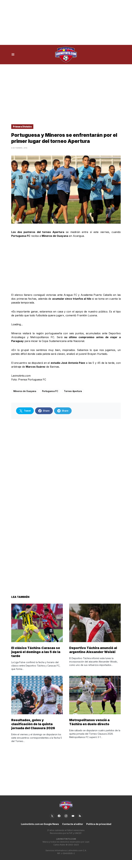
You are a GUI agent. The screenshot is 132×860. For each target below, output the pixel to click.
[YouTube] (72, 816)
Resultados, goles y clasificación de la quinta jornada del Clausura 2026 (33, 724)
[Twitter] (52, 816)
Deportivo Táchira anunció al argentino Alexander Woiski (93, 650)
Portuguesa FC (50, 391)
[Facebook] (59, 816)
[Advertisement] (66, 22)
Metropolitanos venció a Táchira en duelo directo (89, 722)
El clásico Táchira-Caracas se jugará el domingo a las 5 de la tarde (35, 652)
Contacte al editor (72, 824)
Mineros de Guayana (24, 391)
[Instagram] (66, 816)
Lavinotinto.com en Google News (40, 824)
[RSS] (79, 816)
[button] (13, 54)
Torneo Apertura (73, 391)
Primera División (22, 126)
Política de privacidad (98, 824)
